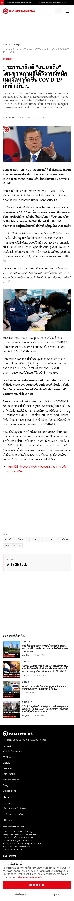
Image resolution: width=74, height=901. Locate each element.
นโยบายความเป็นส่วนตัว (15, 809)
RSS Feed (8, 820)
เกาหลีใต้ (8, 539)
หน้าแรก (6, 44)
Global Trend (9, 791)
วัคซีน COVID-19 (12, 545)
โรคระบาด (22, 539)
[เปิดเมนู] (67, 11)
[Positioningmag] (19, 11)
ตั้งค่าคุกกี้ (20, 895)
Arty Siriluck (8, 117)
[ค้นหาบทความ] (59, 11)
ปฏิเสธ (55, 895)
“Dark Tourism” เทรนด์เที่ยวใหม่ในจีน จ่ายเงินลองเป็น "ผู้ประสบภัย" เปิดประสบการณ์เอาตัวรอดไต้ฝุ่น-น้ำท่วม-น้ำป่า (45, 709)
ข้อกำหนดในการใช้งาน (13, 814)
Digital (6, 763)
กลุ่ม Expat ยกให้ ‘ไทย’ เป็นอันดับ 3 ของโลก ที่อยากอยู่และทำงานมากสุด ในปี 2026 (45, 687)
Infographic (9, 774)
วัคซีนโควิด (63, 539)
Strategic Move (11, 780)
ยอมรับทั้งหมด (37, 885)
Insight (17, 44)
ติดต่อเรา (7, 803)
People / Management (14, 752)
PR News (7, 757)
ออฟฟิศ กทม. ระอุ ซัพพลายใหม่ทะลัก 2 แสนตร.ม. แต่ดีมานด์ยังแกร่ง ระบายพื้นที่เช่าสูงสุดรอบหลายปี (45, 648)
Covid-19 (37, 539)
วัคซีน (50, 539)
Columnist (8, 768)
